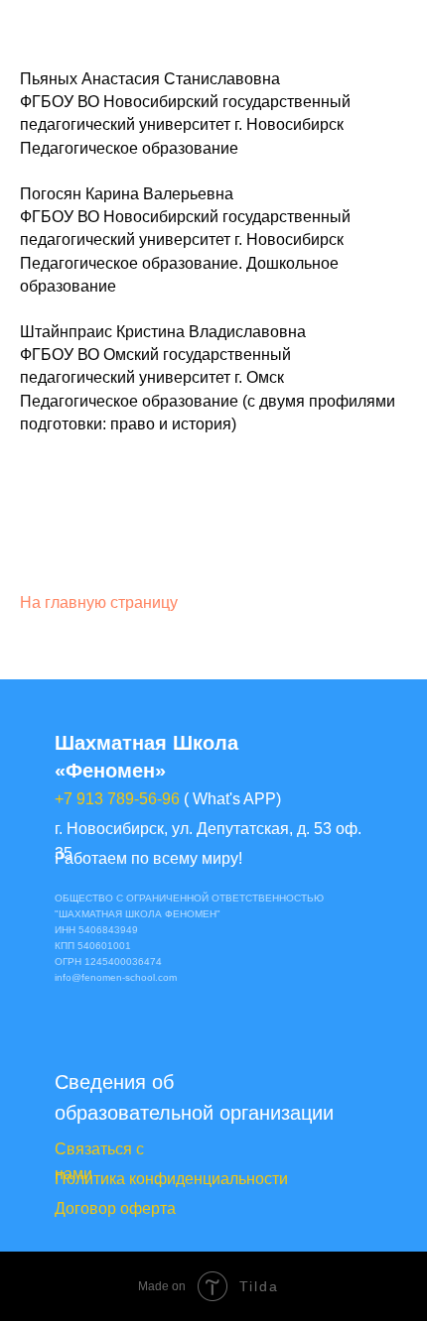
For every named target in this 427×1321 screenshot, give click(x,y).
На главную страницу (99, 602)
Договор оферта (115, 1208)
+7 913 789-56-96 (117, 798)
